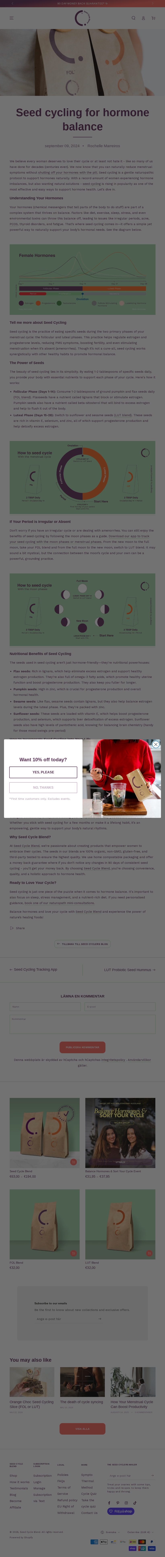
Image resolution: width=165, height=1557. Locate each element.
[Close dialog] (155, 744)
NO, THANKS (43, 787)
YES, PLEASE (43, 772)
